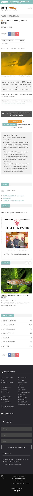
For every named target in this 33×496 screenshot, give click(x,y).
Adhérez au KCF (16, 121)
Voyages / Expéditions (13, 15)
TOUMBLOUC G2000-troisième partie (13, 201)
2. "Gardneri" (22, 378)
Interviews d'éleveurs (9, 329)
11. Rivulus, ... (6, 401)
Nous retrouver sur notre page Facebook (16, 459)
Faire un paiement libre (18, 478)
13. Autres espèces (8, 406)
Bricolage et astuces (8, 333)
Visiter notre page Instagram (12, 464)
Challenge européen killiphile (20, 483)
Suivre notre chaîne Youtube (13, 462)
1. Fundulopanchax (8, 378)
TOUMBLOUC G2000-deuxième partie (13, 196)
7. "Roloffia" (6, 392)
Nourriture (6, 338)
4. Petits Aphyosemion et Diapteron (22, 382)
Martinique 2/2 (7, 198)
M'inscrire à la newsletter (16, 447)
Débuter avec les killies (9, 321)
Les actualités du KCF (8, 325)
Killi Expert (6, 346)
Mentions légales (19, 476)
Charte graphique (19, 480)
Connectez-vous (10, 124)
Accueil (4, 15)
